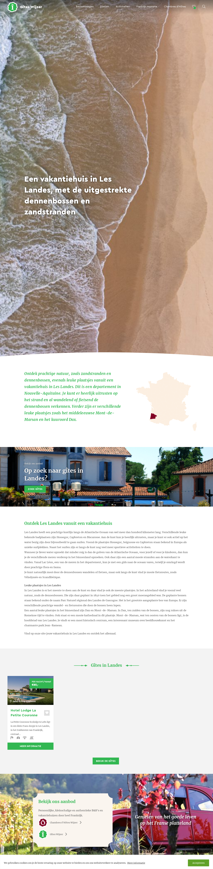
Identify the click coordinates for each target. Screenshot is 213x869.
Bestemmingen (85, 6)
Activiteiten (123, 6)
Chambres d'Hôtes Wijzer (63, 822)
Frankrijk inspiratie (146, 6)
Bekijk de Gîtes (106, 761)
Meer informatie (136, 862)
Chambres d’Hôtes (175, 6)
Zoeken (104, 6)
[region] (106, 862)
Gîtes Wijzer (56, 834)
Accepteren (198, 862)
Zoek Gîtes (35, 489)
